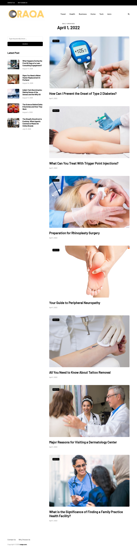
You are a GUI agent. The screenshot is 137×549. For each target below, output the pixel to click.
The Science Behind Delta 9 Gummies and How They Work (32, 106)
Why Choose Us (22, 2)
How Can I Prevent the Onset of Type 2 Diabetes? (83, 93)
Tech (101, 14)
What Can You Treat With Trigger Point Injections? (83, 163)
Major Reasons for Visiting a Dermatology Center (83, 442)
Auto (109, 14)
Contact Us (11, 2)
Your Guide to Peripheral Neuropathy (74, 303)
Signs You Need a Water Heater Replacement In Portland (31, 77)
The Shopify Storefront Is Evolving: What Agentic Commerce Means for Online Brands (32, 122)
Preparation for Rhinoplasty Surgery (74, 233)
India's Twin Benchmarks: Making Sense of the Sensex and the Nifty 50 (32, 92)
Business (83, 14)
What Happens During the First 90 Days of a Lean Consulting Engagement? (32, 63)
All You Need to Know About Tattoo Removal (80, 372)
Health (72, 14)
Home (93, 14)
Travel (63, 14)
